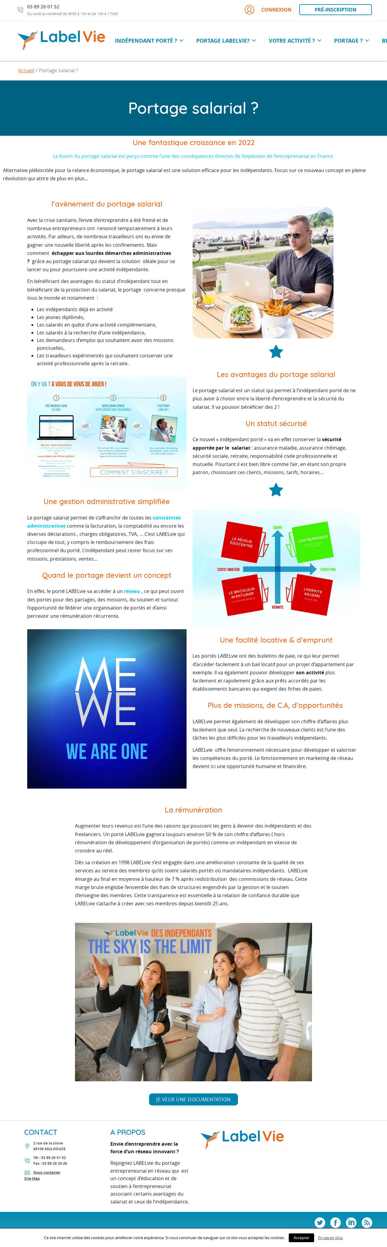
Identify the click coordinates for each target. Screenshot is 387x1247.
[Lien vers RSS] (367, 1223)
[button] (193, 1099)
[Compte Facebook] (335, 1223)
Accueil (26, 70)
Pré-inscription (335, 9)
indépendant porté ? (147, 40)
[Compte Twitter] (320, 1223)
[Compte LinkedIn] (351, 1223)
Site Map (32, 1178)
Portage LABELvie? (223, 40)
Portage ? (349, 40)
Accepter (301, 1237)
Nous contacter (46, 1172)
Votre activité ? (293, 40)
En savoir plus (330, 1237)
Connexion (276, 9)
